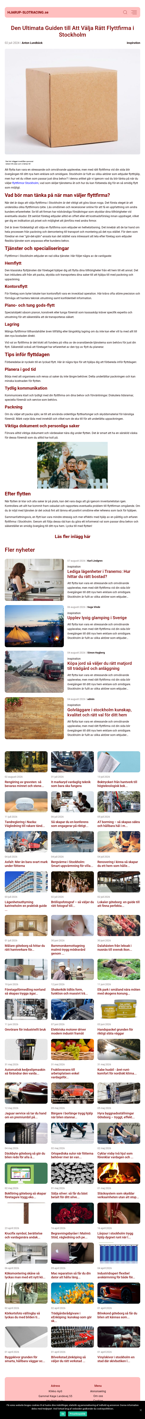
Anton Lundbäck (32, 43)
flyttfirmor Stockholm (25, 183)
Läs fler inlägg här (72, 536)
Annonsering (98, 1391)
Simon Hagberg (96, 652)
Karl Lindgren (95, 560)
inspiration (133, 43)
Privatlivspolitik (77, 1414)
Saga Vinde (93, 607)
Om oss (98, 1396)
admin (90, 699)
